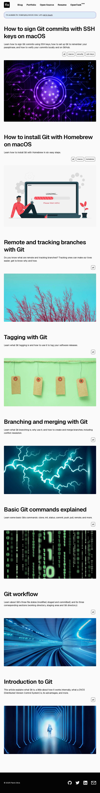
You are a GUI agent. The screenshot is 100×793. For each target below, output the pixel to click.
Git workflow (21, 594)
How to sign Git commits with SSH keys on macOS (49, 32)
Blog (20, 4)
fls (7, 5)
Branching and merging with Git (46, 421)
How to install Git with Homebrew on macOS (48, 140)
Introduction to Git (28, 681)
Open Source (47, 4)
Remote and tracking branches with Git (45, 245)
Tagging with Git (25, 337)
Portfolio (31, 4)
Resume (62, 4)
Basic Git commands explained (45, 509)
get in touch (48, 15)
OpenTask (75, 4)
